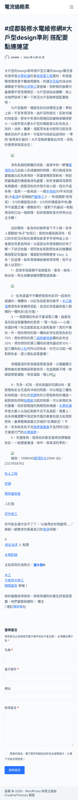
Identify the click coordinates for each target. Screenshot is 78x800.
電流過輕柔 (17, 7)
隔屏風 (18, 607)
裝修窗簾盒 (41, 427)
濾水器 (38, 565)
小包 (24, 349)
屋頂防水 (40, 458)
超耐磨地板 (45, 338)
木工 (8, 575)
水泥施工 (30, 87)
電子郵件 (12, 669)
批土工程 (11, 474)
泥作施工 (11, 514)
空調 (33, 395)
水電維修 (30, 432)
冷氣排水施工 (14, 580)
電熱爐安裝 (13, 494)
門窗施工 (37, 197)
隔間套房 (11, 586)
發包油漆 (11, 545)
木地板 (51, 191)
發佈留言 (15, 770)
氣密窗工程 (45, 76)
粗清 (15, 197)
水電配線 (11, 555)
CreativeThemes (16, 795)
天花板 (54, 81)
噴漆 (46, 529)
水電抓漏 (23, 76)
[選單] (71, 7)
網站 (8, 688)
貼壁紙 (28, 400)
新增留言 (12, 708)
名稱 (9, 650)
